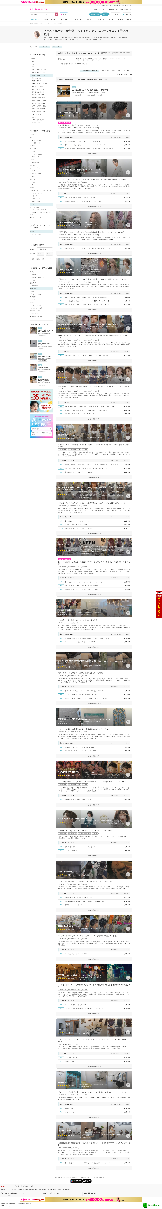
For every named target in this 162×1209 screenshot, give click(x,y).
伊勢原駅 (90, 58)
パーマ (32, 159)
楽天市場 (129, 5)
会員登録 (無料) (95, 14)
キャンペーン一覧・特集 (116, 19)
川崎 (33, 64)
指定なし (32, 134)
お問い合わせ (82, 1177)
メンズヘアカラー (35, 201)
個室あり (32, 291)
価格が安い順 (115, 70)
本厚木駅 (104, 60)
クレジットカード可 (35, 305)
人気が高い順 (104, 70)
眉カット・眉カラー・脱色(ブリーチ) (40, 190)
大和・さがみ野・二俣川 (38, 103)
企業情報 (3, 1203)
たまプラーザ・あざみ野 (38, 72)
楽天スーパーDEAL (35, 234)
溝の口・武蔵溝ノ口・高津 (39, 69)
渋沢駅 (82, 60)
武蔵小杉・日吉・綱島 (38, 95)
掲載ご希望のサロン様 (126, 9)
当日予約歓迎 (34, 285)
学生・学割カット (35, 143)
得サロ (32, 237)
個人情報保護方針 (10, 1203)
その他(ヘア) (33, 196)
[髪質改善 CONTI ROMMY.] (41, 356)
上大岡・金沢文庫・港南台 (39, 106)
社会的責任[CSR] (21, 1203)
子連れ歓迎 (59, 23)
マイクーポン (116, 14)
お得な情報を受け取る (113, 9)
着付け (32, 187)
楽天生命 (124, 5)
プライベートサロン (35, 294)
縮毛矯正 (32, 165)
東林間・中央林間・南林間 (39, 100)
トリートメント (34, 170)
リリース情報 (95, 1177)
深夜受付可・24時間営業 (37, 277)
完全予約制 (33, 283)
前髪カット (33, 145)
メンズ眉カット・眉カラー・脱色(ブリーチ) (41, 213)
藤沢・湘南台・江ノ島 (38, 92)
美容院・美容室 (33, 23)
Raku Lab (128, 19)
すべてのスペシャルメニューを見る (119, 137)
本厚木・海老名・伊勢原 (50, 23)
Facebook (101, 1177)
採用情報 (28, 1203)
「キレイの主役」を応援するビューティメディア (13, 1193)
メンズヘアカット (35, 198)
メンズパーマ (62, 37)
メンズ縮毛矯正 (34, 207)
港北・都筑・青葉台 (37, 78)
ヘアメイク (33, 184)
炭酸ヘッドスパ (34, 176)
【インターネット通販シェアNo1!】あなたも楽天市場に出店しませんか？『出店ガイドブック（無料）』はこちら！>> (40, 1189)
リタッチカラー (34, 151)
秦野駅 (92, 60)
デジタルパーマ (34, 162)
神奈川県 (41, 23)
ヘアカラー (33, 148)
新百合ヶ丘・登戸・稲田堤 (39, 111)
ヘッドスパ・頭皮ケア (36, 173)
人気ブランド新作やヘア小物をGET (52, 1193)
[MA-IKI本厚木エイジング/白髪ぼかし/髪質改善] (94, 91)
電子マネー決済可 (35, 311)
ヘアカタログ (91, 19)
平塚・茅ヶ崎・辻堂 (37, 114)
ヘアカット (33, 137)
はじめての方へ (97, 9)
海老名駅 (105, 58)
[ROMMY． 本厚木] (41, 368)
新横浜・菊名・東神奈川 (38, 108)
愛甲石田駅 (78, 58)
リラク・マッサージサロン (77, 19)
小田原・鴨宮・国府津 (38, 120)
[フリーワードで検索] (56, 14)
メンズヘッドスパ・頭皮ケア (38, 210)
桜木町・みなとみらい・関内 (40, 83)
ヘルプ (104, 9)
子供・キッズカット (35, 140)
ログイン (105, 14)
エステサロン (63, 19)
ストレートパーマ (35, 168)
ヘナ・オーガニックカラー (37, 154)
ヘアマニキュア (34, 157)
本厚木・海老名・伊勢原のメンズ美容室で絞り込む (73, 64)
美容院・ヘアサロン (36, 19)
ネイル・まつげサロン (50, 19)
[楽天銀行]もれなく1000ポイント (104, 5)
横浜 (33, 61)
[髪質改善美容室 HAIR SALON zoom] (41, 344)
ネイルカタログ (102, 19)
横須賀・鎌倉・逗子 (37, 81)
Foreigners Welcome (36, 316)
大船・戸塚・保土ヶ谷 (38, 89)
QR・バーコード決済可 (36, 308)
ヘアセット (33, 182)
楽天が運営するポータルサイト (92, 1193)
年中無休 (32, 280)
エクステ (32, 179)
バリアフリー (34, 313)
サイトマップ (75, 1177)
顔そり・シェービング (36, 217)
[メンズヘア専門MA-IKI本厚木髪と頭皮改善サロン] (41, 332)
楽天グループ (117, 5)
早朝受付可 (33, 274)
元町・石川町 (35, 117)
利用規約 (68, 1177)
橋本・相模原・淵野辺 (38, 86)
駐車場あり (33, 297)
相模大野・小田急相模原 (38, 97)
